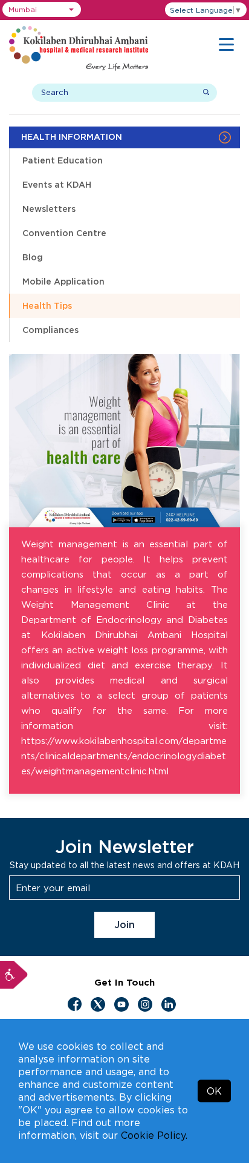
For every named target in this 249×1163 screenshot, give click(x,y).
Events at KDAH (56, 184)
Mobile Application (63, 281)
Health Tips (47, 305)
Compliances (50, 329)
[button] (41, 9)
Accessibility (14, 975)
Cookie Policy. (154, 1135)
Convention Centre (64, 232)
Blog (32, 257)
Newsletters (49, 208)
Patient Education (62, 160)
